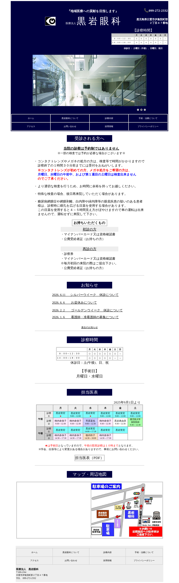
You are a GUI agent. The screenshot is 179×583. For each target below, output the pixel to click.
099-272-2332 (158, 10)
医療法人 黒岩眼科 (27, 569)
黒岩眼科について (70, 118)
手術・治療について (148, 118)
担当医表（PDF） (89, 458)
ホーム (31, 118)
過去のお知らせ (89, 327)
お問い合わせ (70, 126)
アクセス (31, 126)
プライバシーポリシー (148, 126)
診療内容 (109, 118)
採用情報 (109, 126)
